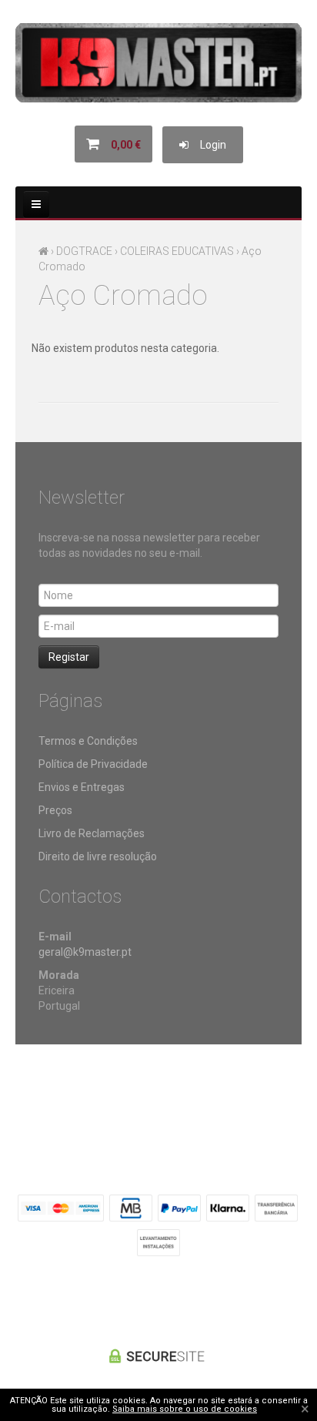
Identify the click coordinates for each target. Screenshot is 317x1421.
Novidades (170, 1094)
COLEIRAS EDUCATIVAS (177, 251)
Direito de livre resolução (97, 856)
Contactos (231, 1094)
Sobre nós (45, 1094)
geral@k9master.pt (85, 952)
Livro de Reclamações (91, 833)
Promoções (107, 1094)
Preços (55, 810)
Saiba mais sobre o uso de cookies (184, 1409)
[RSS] (158, 1298)
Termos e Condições (88, 741)
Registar (68, 657)
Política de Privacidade (93, 764)
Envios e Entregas (81, 787)
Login (207, 145)
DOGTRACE (84, 251)
